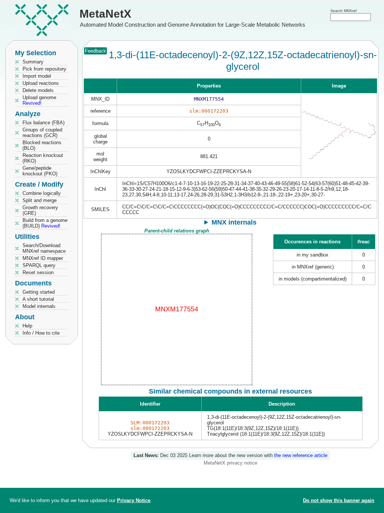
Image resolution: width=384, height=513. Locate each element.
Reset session (38, 272)
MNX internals (234, 222)
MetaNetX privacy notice (230, 463)
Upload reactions (40, 83)
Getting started (38, 292)
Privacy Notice (133, 500)
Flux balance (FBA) (43, 122)
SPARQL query (39, 265)
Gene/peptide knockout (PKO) (39, 171)
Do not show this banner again (338, 500)
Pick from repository (44, 69)
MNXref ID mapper (42, 258)
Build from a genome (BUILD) (45, 223)
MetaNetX (105, 14)
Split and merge (39, 200)
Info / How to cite (41, 333)
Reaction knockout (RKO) (42, 158)
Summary (33, 62)
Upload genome (39, 100)
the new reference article (300, 455)
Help (27, 326)
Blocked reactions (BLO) (42, 145)
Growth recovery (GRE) (40, 210)
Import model (36, 76)
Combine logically (41, 193)
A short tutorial (38, 299)
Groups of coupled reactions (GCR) (42, 132)
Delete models (38, 90)
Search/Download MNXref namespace (44, 248)
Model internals (39, 306)
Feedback (95, 51)
